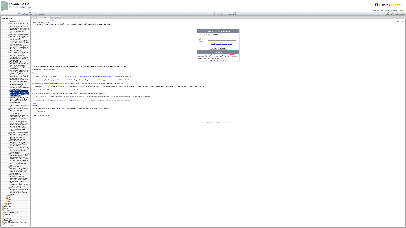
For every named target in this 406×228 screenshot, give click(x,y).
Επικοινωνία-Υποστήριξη (398, 10)
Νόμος (381, 10)
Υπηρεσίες (387, 10)
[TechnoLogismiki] (24, 10)
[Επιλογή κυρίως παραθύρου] (24, 13)
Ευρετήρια (376, 10)
